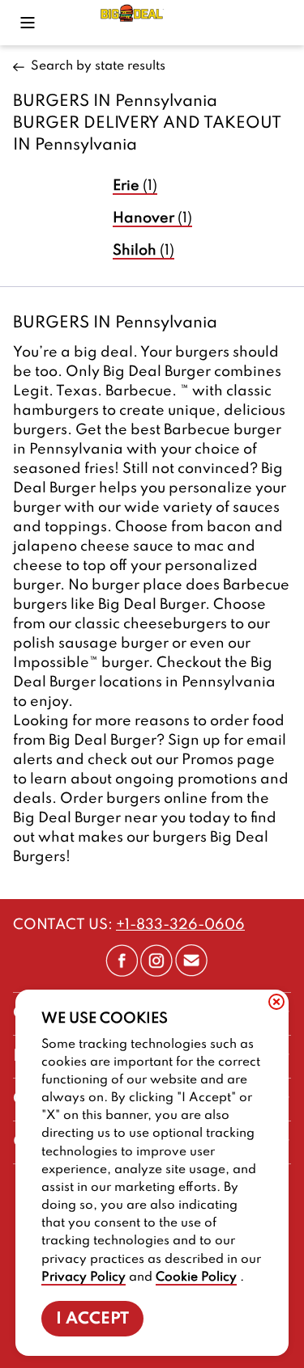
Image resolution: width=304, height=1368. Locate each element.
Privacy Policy (83, 1277)
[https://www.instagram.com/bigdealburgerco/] (156, 973)
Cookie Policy (196, 1277)
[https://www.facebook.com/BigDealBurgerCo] (121, 973)
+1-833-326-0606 (180, 925)
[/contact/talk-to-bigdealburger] (191, 973)
